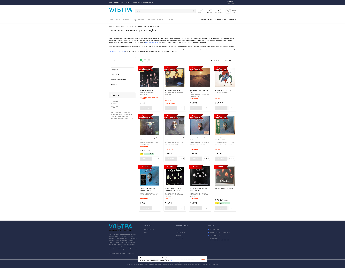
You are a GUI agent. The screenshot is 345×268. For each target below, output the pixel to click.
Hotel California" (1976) (151, 42)
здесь (171, 260)
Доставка (178, 235)
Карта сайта (131, 253)
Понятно (202, 259)
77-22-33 (230, 2)
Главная (111, 26)
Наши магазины (180, 232)
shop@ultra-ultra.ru (215, 235)
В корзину (146, 108)
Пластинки (129, 26)
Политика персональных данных (117, 253)
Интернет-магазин (149, 229)
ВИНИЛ (113, 60)
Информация (179, 241)
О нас (177, 229)
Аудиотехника (120, 26)
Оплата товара (180, 238)
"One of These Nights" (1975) (117, 51)
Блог (145, 232)
